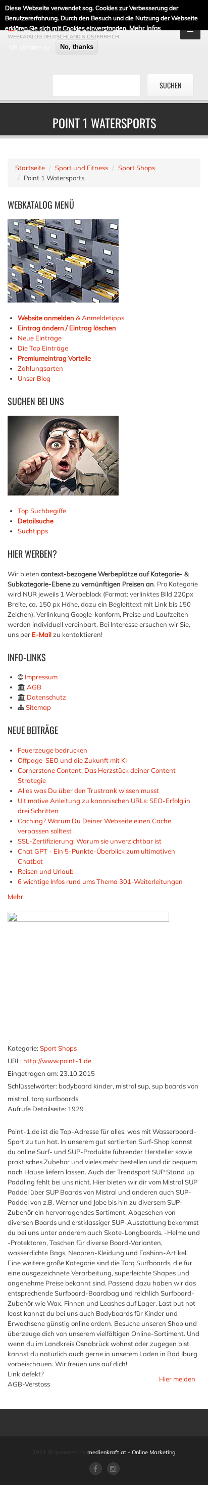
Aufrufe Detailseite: (37, 1109)
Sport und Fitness (81, 168)
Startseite (30, 168)
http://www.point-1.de (57, 1061)
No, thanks (76, 47)
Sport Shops (136, 168)
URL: (15, 1061)
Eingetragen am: (33, 1073)
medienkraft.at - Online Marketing (131, 1452)
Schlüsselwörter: (32, 1086)
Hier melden (177, 1379)
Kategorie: (23, 1048)
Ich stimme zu (29, 47)
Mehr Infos (145, 28)
